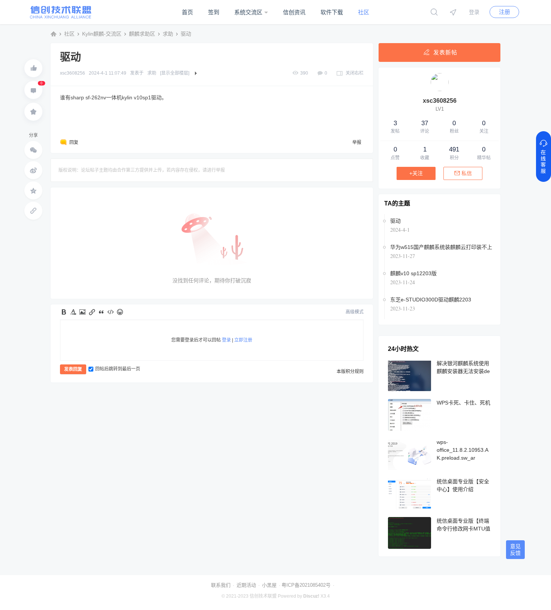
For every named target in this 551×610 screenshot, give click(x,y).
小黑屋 (269, 585)
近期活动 (246, 585)
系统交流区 (248, 12)
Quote (101, 312)
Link (92, 312)
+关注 (416, 173)
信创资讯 (294, 12)
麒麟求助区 (142, 34)
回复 (73, 142)
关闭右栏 (355, 73)
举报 (356, 142)
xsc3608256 (72, 73)
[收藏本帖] (33, 112)
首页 (187, 12)
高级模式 (355, 312)
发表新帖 (445, 52)
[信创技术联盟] (60, 17)
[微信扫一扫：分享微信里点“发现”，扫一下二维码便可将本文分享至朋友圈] (33, 150)
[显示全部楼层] (174, 73)
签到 (213, 12)
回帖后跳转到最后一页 (117, 369)
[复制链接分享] (33, 211)
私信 (466, 173)
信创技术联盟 (54, 33)
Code (110, 312)
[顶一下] (33, 68)
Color (73, 312)
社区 (363, 12)
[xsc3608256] (440, 89)
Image (82, 312)
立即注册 (243, 340)
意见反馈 (515, 549)
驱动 (186, 34)
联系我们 (221, 585)
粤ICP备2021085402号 (306, 585)
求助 (168, 34)
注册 (504, 12)
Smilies (120, 312)
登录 (474, 12)
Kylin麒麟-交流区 (101, 34)
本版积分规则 (350, 371)
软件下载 (331, 12)
